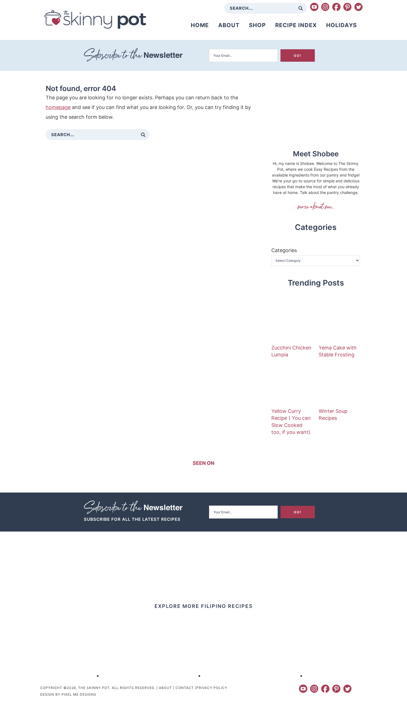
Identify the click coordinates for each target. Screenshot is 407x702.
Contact (185, 688)
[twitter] (358, 7)
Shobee (315, 206)
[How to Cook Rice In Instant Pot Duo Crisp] (254, 675)
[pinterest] (347, 7)
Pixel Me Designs (78, 694)
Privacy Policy (211, 688)
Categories (284, 250)
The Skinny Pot (95, 19)
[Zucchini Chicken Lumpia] (292, 322)
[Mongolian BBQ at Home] (153, 675)
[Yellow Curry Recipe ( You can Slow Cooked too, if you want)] (292, 385)
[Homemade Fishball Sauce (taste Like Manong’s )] (51, 675)
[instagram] (325, 7)
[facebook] (336, 7)
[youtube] (314, 7)
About (165, 688)
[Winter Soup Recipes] (339, 385)
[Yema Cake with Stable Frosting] (339, 322)
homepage (58, 107)
